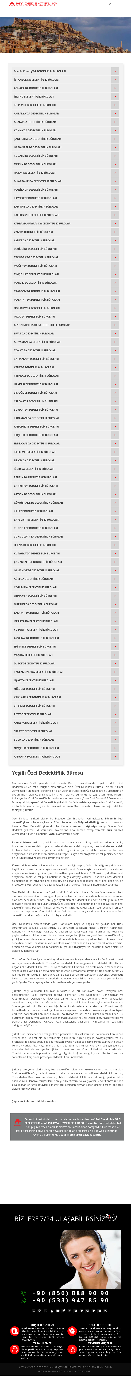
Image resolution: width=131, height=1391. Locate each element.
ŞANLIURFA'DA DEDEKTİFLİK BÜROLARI (38, 139)
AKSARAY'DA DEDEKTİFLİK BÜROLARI (36, 638)
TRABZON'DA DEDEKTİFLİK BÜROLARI (37, 291)
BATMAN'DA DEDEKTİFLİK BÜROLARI (36, 359)
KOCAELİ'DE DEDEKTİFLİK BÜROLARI (36, 156)
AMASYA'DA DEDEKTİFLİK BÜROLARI (36, 722)
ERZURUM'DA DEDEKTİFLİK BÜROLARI (37, 308)
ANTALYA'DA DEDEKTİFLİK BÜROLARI (37, 113)
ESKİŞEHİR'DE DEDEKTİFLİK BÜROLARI (36, 274)
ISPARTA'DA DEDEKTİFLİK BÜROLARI (36, 621)
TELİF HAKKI (84, 1371)
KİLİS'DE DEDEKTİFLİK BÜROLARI (33, 511)
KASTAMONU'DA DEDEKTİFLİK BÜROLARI (39, 672)
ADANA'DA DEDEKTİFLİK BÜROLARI (35, 122)
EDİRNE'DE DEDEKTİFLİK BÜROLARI (35, 646)
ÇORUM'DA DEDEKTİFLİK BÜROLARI (35, 587)
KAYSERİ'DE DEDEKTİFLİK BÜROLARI (35, 198)
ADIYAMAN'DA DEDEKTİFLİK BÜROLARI (37, 342)
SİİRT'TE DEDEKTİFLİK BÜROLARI (33, 731)
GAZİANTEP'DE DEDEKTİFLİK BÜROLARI (38, 147)
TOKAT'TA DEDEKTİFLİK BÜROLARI (35, 350)
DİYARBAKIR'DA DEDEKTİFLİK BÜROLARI (38, 181)
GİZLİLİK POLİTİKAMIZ (50, 1371)
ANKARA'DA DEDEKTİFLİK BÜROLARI (36, 88)
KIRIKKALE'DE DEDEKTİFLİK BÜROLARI (36, 376)
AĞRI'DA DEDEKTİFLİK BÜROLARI (34, 579)
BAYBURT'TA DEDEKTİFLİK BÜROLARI (36, 519)
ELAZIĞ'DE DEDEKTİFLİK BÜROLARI (35, 545)
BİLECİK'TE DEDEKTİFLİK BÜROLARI (35, 452)
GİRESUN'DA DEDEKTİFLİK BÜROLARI (36, 604)
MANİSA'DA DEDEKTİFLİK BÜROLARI (36, 189)
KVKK (70, 1371)
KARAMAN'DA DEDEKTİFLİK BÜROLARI (37, 418)
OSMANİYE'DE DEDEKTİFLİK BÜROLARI (37, 570)
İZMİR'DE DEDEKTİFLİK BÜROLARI (34, 96)
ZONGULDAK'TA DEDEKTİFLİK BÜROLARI (39, 536)
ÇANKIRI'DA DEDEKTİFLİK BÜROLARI (36, 486)
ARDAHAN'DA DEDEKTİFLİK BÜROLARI (37, 756)
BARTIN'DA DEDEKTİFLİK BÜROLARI (35, 477)
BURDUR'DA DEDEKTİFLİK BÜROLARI (36, 409)
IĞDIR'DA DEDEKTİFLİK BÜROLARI (34, 469)
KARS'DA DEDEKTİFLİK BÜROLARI (34, 367)
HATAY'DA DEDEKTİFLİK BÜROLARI (35, 172)
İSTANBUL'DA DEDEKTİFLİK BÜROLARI (37, 79)
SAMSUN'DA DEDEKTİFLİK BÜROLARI (36, 206)
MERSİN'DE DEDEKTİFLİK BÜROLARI (35, 164)
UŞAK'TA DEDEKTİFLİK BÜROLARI (34, 680)
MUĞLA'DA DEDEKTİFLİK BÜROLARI (35, 266)
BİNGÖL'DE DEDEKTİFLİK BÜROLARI (35, 392)
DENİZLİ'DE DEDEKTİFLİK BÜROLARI (35, 249)
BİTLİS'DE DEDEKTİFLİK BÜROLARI (34, 706)
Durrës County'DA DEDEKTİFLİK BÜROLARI (40, 71)
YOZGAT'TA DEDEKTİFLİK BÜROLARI (36, 629)
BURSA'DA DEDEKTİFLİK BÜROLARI (35, 105)
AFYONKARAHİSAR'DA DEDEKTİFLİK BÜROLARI (42, 325)
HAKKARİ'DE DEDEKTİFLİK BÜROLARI (36, 384)
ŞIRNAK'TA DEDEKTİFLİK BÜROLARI (35, 596)
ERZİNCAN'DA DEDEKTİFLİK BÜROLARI (37, 443)
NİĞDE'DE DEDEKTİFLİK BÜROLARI (34, 689)
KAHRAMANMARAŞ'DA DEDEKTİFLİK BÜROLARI (42, 223)
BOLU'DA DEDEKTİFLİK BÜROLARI (34, 739)
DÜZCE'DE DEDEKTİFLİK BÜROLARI (34, 663)
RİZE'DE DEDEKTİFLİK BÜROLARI (33, 714)
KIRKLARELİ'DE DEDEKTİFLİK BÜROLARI (37, 697)
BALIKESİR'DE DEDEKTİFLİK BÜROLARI (36, 215)
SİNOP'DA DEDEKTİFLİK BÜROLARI (34, 460)
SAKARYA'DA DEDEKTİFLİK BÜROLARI (36, 612)
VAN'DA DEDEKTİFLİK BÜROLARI (33, 232)
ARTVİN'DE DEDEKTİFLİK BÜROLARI (35, 494)
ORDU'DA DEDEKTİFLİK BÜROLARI (34, 316)
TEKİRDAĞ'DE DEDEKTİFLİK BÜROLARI (36, 257)
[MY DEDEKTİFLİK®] (33, 4)
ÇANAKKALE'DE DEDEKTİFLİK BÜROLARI (38, 562)
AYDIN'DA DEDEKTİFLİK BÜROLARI (34, 240)
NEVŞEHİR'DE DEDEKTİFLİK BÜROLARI (36, 748)
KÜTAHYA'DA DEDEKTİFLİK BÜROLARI (37, 553)
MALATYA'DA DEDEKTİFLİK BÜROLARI (37, 299)
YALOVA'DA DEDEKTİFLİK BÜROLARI (36, 401)
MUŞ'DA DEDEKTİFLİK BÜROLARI (33, 655)
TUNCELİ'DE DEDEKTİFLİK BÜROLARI (36, 528)
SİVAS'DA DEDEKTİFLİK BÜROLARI (34, 333)
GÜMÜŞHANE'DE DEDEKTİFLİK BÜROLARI (39, 502)
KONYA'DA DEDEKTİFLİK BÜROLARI (35, 130)
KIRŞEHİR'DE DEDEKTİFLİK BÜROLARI (36, 435)
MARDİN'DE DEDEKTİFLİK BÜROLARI (35, 282)
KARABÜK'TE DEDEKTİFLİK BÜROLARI (36, 426)
